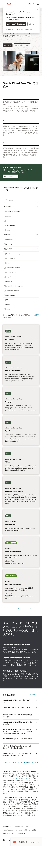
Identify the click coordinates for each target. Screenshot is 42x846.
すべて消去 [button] (35, 315)
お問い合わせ (21, 833)
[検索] (25, 4)
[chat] (15, 842)
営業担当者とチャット (27, 842)
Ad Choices (19, 830)
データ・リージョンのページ (19, 778)
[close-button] (38, 842)
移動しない (32, 24)
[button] (4, 4)
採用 (25, 830)
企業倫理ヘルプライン (9, 833)
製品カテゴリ (8, 249)
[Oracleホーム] (9, 3)
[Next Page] (34, 608)
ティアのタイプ (9, 234)
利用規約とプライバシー (22, 827)
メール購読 (32, 830)
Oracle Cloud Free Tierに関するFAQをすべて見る (20, 762)
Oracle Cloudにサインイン (22, 45)
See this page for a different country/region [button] (20, 29)
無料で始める (7, 45)
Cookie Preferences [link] (8, 830)
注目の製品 (7, 206)
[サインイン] (34, 4)
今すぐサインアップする (10, 176)
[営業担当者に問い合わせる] (38, 4)
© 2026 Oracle (7, 827)
